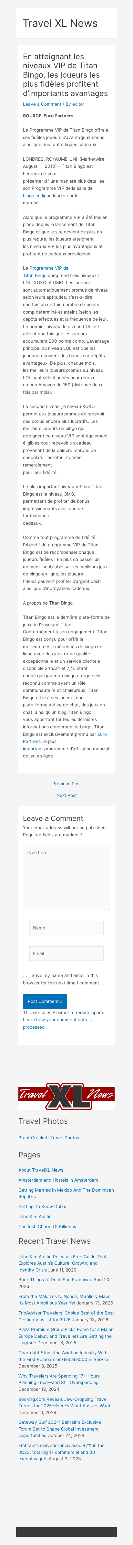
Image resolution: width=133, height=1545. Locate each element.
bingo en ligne (37, 195)
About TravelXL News (40, 1170)
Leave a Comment (42, 104)
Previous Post (66, 784)
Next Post (66, 795)
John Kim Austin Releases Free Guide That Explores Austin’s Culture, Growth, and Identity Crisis (62, 1263)
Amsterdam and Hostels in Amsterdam (58, 1180)
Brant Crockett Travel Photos (48, 1137)
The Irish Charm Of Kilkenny (47, 1226)
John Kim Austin (35, 1216)
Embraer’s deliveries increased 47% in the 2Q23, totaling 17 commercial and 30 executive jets (61, 1452)
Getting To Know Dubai (42, 1206)
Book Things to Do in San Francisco (55, 1279)
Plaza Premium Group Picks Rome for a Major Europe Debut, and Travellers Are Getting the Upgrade (65, 1336)
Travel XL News (60, 23)
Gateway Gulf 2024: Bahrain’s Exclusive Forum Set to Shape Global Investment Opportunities (59, 1429)
